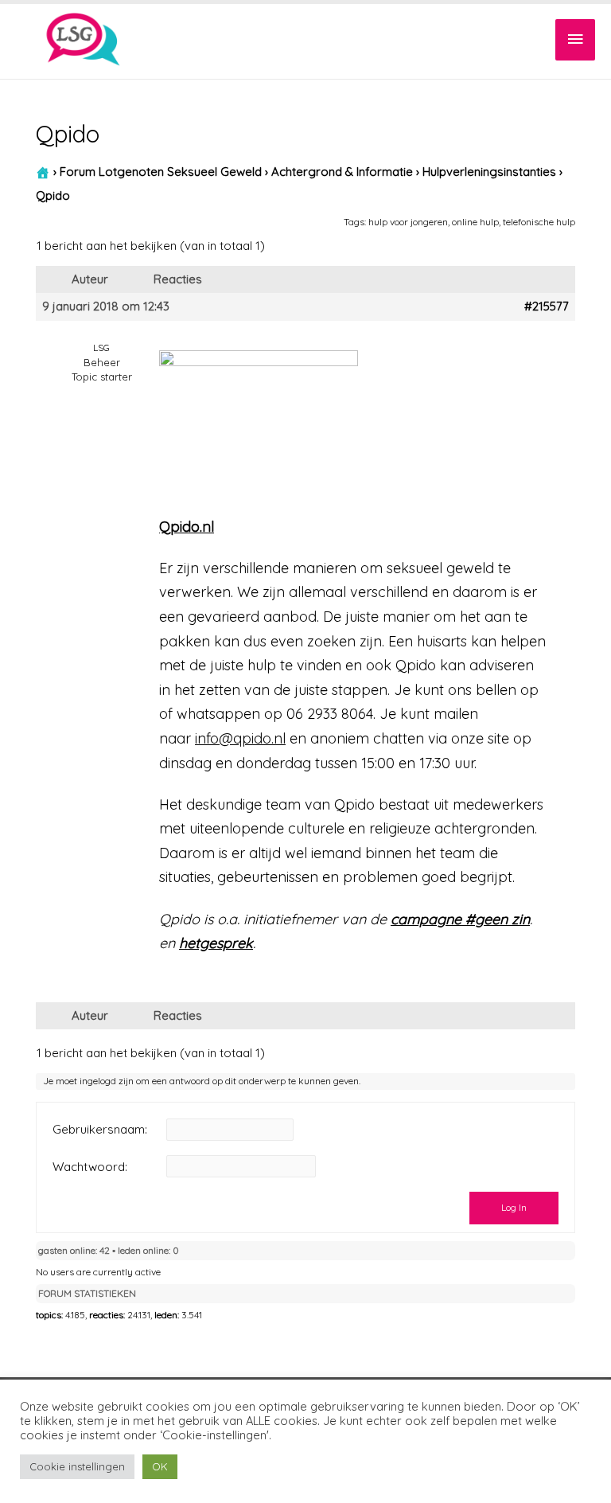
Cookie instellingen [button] (77, 1466)
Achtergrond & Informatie (342, 172)
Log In (514, 1207)
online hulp (475, 222)
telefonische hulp (539, 222)
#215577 (546, 306)
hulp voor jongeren (408, 222)
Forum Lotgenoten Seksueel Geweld (161, 172)
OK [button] (160, 1466)
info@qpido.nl (240, 738)
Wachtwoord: (90, 1167)
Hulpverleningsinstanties (489, 172)
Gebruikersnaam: (100, 1129)
